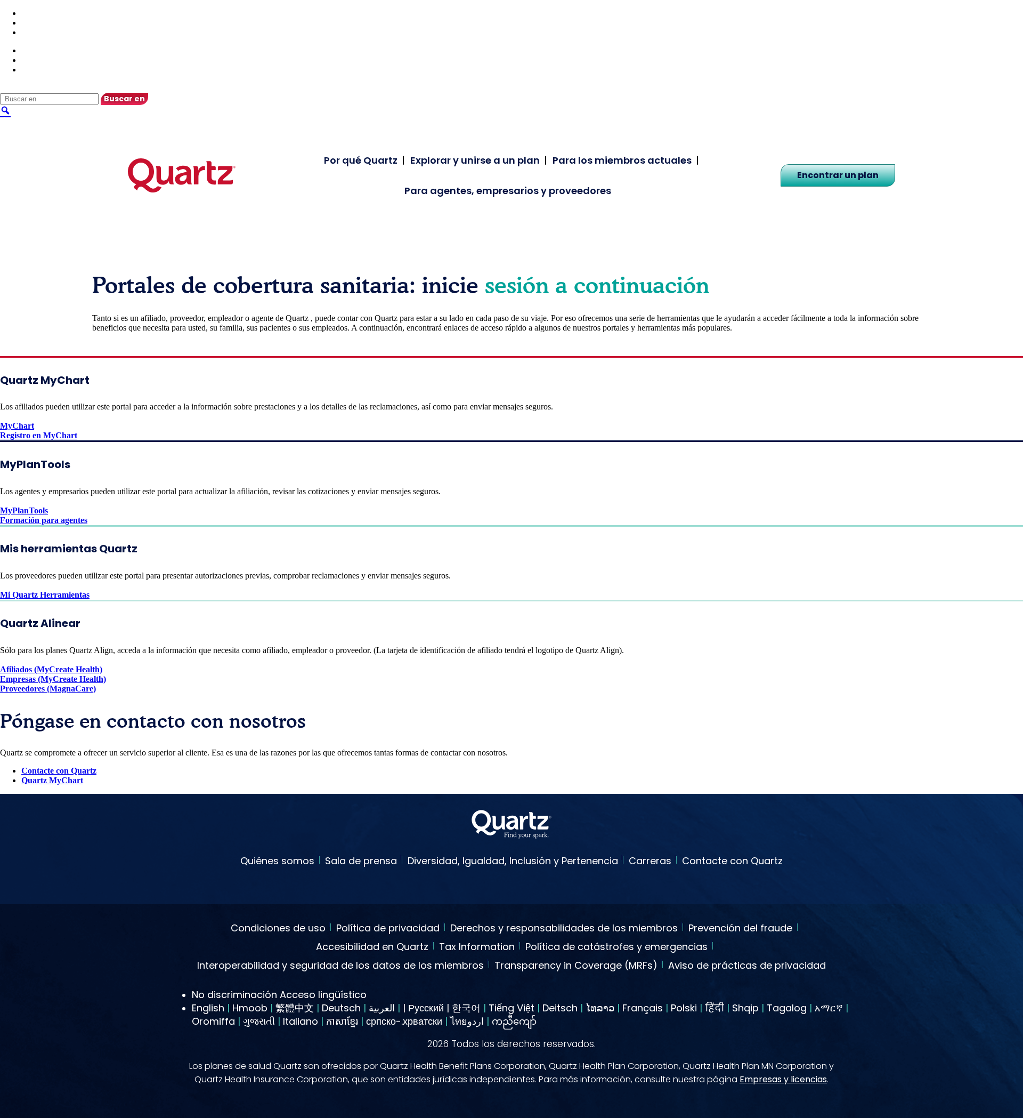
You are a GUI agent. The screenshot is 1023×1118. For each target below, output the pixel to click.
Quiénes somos (277, 860)
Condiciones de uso (278, 929)
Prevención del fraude (740, 929)
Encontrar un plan (838, 175)
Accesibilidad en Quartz (372, 947)
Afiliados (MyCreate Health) (51, 669)
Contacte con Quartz (58, 770)
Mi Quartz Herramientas (45, 594)
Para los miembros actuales (622, 160)
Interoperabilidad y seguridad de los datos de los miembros (340, 966)
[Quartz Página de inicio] (511, 825)
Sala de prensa (361, 860)
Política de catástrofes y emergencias (616, 947)
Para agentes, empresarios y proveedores (507, 190)
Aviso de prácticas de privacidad (747, 966)
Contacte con (45, 22)
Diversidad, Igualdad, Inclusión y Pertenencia (513, 860)
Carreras (650, 860)
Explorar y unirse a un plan (475, 160)
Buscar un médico (53, 13)
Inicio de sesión (48, 32)
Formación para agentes (43, 520)
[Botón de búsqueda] (5, 109)
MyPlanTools (24, 510)
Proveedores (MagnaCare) (48, 688)
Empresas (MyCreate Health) (53, 678)
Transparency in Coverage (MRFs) (575, 966)
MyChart (17, 425)
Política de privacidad (388, 929)
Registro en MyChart (38, 435)
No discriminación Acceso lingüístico (279, 994)
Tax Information (477, 947)
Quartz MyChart (52, 780)
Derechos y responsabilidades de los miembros (564, 929)
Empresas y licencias (783, 1079)
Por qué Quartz (360, 160)
